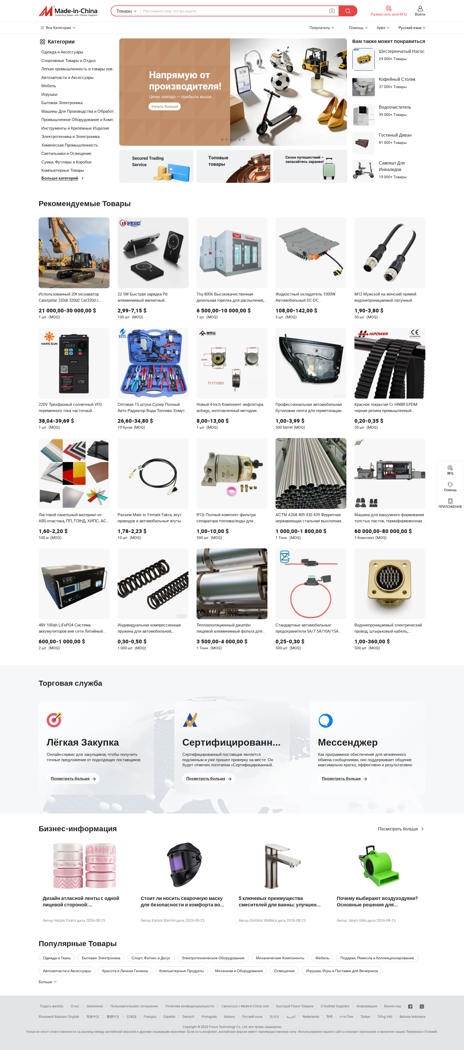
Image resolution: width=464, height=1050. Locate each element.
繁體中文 (113, 1016)
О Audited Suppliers (335, 1006)
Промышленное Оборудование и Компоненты (79, 119)
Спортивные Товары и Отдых (68, 60)
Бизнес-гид (392, 1006)
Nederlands (311, 1016)
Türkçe (365, 1016)
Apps (381, 27)
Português (209, 1016)
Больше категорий (59, 178)
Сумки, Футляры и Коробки (66, 162)
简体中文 (92, 1016)
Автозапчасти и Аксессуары (67, 77)
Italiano (229, 1016)
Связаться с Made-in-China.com (245, 1006)
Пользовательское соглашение (134, 1006)
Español (169, 1016)
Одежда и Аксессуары (62, 51)
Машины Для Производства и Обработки (79, 111)
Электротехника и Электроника (70, 136)
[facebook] (410, 1006)
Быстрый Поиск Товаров (294, 1006)
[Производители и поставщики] (68, 11)
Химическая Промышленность (69, 145)
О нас (75, 1006)
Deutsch (188, 1016)
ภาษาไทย (346, 1016)
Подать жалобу (51, 1006)
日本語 (131, 1016)
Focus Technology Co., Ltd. (228, 1027)
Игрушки (49, 94)
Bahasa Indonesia (413, 1016)
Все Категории (58, 27)
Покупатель (320, 27)
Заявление (94, 1006)
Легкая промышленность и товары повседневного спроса (79, 68)
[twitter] (422, 1006)
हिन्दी (329, 1016)
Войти (420, 14)
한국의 (274, 1016)
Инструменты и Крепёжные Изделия (75, 128)
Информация (367, 1006)
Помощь (356, 27)
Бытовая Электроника (61, 102)
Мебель (48, 85)
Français (150, 1016)
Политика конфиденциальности (189, 1006)
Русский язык (252, 1016)
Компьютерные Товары (62, 170)
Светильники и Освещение (66, 153)
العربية (291, 1016)
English (73, 1016)
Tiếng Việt (384, 1016)
